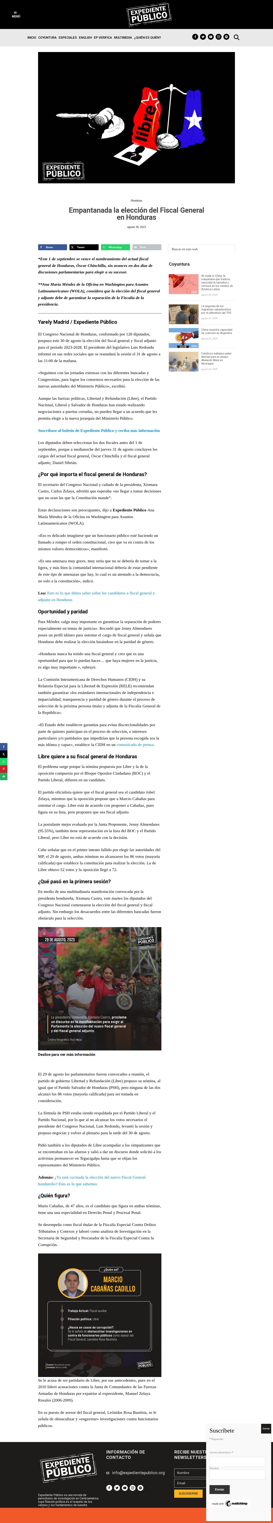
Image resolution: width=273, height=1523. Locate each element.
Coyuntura (47, 37)
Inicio (31, 37)
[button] (16, 14)
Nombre (214, 1468)
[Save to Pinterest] (3, 769)
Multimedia (123, 37)
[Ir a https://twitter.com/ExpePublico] (203, 37)
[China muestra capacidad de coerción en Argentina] (184, 330)
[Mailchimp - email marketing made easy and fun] (229, 1502)
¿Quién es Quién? (147, 37)
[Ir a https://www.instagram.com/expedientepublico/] (219, 37)
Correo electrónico (221, 1452)
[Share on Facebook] (3, 746)
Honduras (136, 200)
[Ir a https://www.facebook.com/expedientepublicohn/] (195, 37)
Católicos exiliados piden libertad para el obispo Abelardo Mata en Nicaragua (216, 358)
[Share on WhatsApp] (3, 761)
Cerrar (266, 1428)
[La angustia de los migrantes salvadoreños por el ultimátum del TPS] (184, 306)
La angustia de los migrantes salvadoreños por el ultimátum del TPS (216, 309)
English (85, 37)
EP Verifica (103, 37)
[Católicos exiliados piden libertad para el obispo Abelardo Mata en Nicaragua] (184, 354)
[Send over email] (3, 776)
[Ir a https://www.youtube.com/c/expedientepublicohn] (211, 37)
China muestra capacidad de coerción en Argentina (217, 331)
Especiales (68, 37)
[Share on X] (3, 754)
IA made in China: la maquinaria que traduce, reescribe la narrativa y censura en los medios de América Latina (217, 282)
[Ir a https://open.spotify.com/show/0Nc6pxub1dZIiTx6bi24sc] (226, 37)
